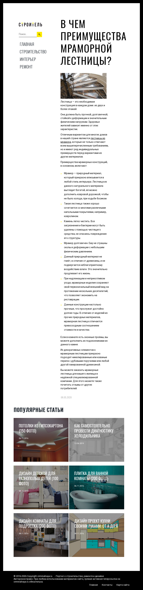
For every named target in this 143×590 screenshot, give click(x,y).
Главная (27, 44)
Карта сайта (122, 585)
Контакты (107, 585)
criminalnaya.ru (44, 576)
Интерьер (28, 59)
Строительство (33, 51)
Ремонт (26, 66)
